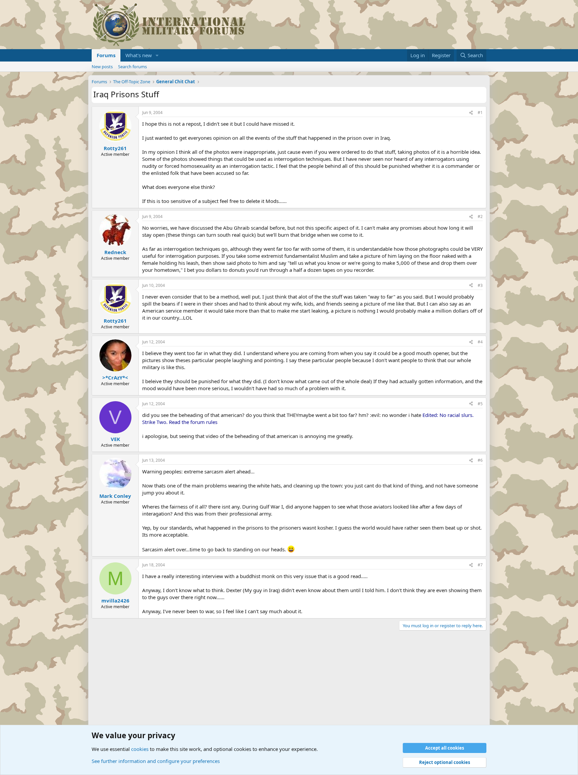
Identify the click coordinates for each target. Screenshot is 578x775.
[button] (157, 55)
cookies (140, 749)
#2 (480, 216)
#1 (480, 112)
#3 (480, 285)
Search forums (132, 67)
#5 (480, 404)
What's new (138, 55)
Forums (106, 55)
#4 (480, 342)
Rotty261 (115, 148)
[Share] (471, 113)
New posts (102, 67)
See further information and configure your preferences (156, 761)
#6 (480, 460)
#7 (480, 565)
